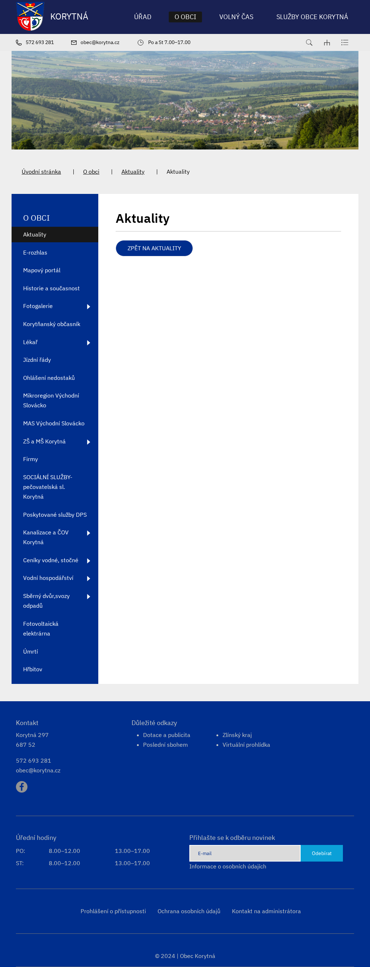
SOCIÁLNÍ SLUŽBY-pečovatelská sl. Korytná (47, 486)
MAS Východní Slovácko (54, 423)
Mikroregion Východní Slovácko (51, 400)
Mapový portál (41, 270)
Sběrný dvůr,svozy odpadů (46, 600)
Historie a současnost (51, 288)
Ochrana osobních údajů (189, 911)
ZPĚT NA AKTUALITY (154, 248)
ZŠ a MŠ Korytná (44, 441)
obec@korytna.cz (38, 770)
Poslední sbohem (165, 744)
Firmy (30, 459)
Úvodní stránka (41, 171)
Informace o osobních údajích (227, 866)
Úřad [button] (142, 17)
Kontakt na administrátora (266, 911)
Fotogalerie (38, 305)
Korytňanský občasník (51, 324)
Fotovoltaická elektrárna (41, 628)
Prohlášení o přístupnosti (113, 911)
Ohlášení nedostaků (49, 377)
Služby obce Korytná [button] (312, 17)
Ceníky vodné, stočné (50, 560)
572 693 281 (33, 760)
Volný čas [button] (236, 17)
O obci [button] (185, 17)
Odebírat (322, 853)
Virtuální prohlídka (246, 744)
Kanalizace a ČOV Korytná (46, 537)
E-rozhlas (35, 252)
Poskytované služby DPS (55, 514)
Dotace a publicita (166, 734)
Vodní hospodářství (48, 577)
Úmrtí (30, 651)
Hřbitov (32, 669)
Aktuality (133, 171)
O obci (91, 171)
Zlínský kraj (237, 734)
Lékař (30, 342)
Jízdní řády (37, 359)
